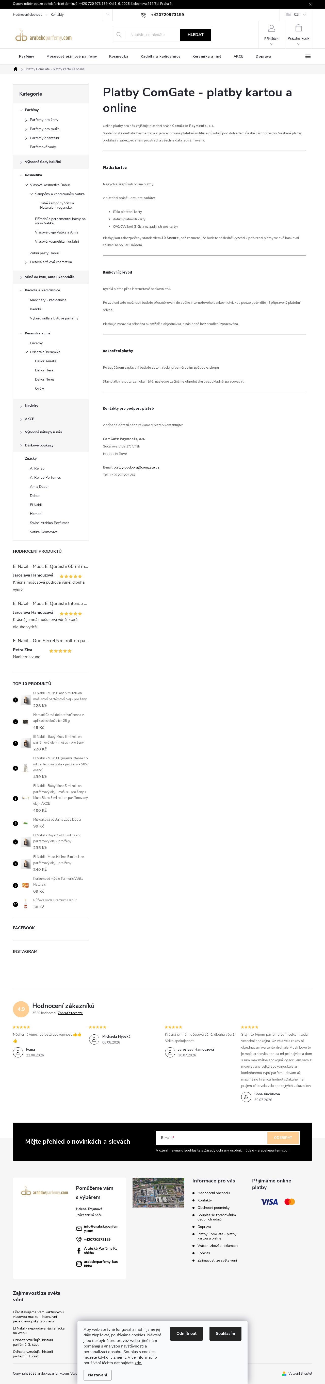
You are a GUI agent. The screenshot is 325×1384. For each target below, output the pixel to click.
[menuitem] (26, 56)
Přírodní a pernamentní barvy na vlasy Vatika (60, 221)
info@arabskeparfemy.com (101, 1228)
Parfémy (32, 109)
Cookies (204, 1253)
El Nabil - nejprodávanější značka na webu (38, 1330)
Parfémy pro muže (44, 129)
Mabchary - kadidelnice (48, 300)
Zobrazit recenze (70, 1013)
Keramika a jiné (37, 333)
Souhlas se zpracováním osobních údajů (217, 1217)
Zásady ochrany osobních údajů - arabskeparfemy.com (247, 1150)
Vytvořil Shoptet (300, 1373)
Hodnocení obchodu (27, 14)
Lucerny (36, 343)
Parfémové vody (43, 147)
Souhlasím (225, 1333)
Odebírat (283, 1137)
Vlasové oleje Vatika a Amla (56, 232)
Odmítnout (186, 1333)
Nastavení (97, 1375)
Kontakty (57, 14)
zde (138, 1363)
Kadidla (35, 309)
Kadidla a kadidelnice (42, 290)
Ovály (39, 388)
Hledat (196, 35)
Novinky (31, 405)
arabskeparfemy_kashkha (101, 1263)
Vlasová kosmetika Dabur (50, 185)
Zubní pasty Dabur (44, 253)
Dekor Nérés (45, 379)
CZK (297, 14)
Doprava (204, 1226)
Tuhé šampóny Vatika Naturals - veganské (57, 205)
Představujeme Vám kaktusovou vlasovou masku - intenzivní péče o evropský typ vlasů (38, 1317)
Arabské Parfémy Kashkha (101, 1250)
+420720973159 (97, 1239)
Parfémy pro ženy (44, 119)
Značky (31, 458)
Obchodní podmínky (214, 1207)
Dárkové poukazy (39, 445)
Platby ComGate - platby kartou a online (217, 1236)
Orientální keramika (45, 352)
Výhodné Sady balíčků (43, 161)
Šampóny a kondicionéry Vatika (60, 194)
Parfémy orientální (44, 138)
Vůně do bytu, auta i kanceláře (49, 277)
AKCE (29, 419)
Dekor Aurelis (45, 361)
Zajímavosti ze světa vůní (217, 1260)
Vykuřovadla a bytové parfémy (54, 318)
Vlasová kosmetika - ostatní (57, 241)
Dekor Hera (44, 370)
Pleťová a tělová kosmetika (51, 262)
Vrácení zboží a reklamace (218, 1245)
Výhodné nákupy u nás (43, 432)
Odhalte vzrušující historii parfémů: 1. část (33, 1354)
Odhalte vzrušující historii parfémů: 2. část (33, 1342)
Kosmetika (33, 175)
